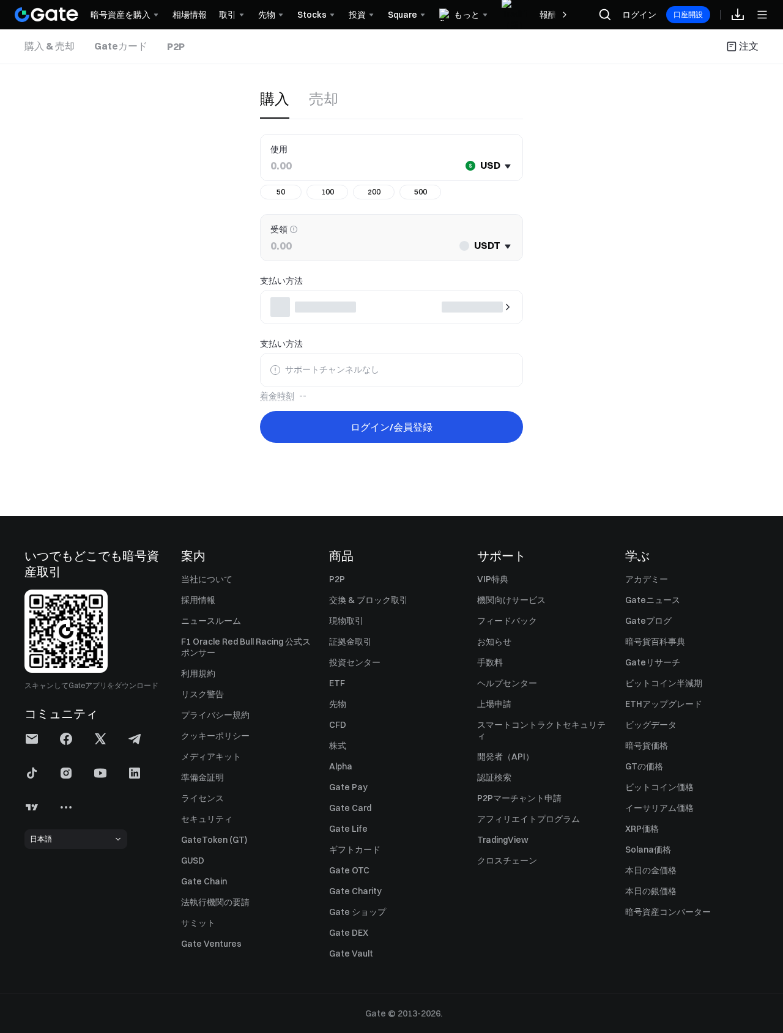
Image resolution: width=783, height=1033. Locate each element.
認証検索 (494, 777)
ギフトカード (354, 849)
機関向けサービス (511, 599)
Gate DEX (348, 932)
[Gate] (46, 14)
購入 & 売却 (49, 46)
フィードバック (507, 620)
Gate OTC (349, 870)
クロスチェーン (507, 860)
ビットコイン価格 (659, 787)
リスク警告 (202, 694)
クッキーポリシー (215, 735)
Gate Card (350, 807)
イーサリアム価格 (659, 807)
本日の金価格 (651, 870)
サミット (198, 922)
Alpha (340, 766)
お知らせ (494, 641)
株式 (337, 745)
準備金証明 (202, 777)
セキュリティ (206, 818)
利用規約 (198, 673)
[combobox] (486, 166)
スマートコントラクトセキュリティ (541, 730)
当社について (206, 579)
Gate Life (348, 828)
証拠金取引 (350, 641)
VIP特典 (492, 579)
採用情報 (198, 599)
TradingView (503, 839)
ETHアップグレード (663, 703)
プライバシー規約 (215, 714)
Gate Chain (204, 881)
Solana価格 (648, 849)
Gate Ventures (211, 943)
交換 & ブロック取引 (368, 599)
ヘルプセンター (507, 683)
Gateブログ (648, 620)
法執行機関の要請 (215, 902)
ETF (337, 683)
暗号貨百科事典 (655, 641)
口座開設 (688, 14)
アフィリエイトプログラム (528, 818)
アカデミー (646, 579)
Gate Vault (351, 953)
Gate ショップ (357, 911)
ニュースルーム (211, 620)
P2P (176, 46)
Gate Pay (348, 787)
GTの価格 (644, 766)
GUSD (192, 860)
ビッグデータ (651, 724)
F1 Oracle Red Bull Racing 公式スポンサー (246, 647)
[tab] (49, 46)
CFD (337, 724)
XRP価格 (642, 828)
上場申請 (494, 703)
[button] (31, 738)
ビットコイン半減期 (663, 683)
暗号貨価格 (646, 745)
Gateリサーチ (652, 662)
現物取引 (346, 620)
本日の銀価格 (651, 891)
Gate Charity (355, 891)
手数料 (490, 662)
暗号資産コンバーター (668, 911)
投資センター (354, 662)
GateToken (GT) (214, 839)
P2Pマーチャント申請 (519, 798)
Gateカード (120, 46)
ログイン (639, 14)
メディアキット (211, 756)
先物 (337, 703)
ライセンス (202, 798)
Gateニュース (652, 599)
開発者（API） (505, 756)
